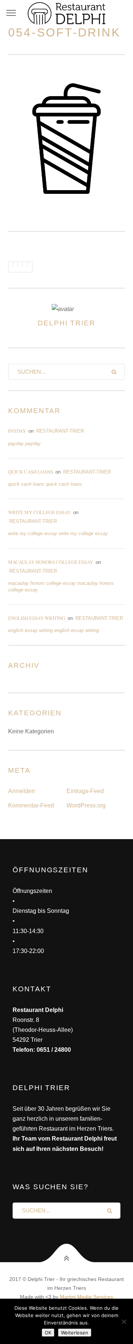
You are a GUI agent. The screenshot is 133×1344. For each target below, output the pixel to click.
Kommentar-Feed (31, 805)
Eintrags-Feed (85, 791)
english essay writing (36, 618)
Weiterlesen (74, 1333)
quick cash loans (30, 471)
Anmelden (21, 791)
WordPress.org (86, 805)
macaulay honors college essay (50, 562)
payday (17, 430)
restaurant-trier (60, 431)
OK (48, 1333)
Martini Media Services (86, 1297)
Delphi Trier (66, 323)
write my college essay (39, 512)
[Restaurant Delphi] (66, 13)
